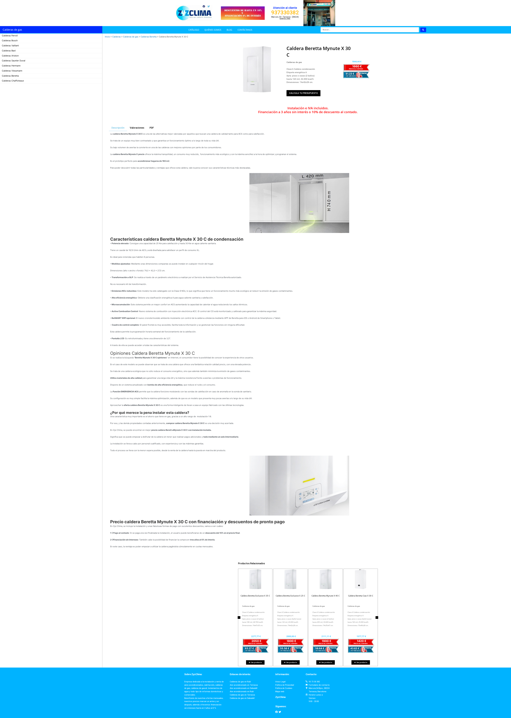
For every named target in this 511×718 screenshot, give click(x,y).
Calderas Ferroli (10, 35)
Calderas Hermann (11, 65)
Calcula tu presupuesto (303, 93)
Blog (229, 29)
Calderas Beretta (10, 75)
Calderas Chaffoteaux (13, 80)
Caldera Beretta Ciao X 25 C (290, 595)
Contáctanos (245, 29)
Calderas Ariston (10, 55)
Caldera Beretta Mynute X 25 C (326, 595)
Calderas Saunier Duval (13, 60)
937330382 (285, 12)
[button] (239, 617)
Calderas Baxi (9, 50)
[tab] (118, 128)
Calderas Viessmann (12, 70)
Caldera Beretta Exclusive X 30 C (360, 595)
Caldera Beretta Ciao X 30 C (255, 595)
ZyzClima (280, 697)
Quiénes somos (212, 29)
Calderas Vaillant (10, 45)
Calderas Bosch (10, 40)
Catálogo (193, 29)
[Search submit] (423, 30)
